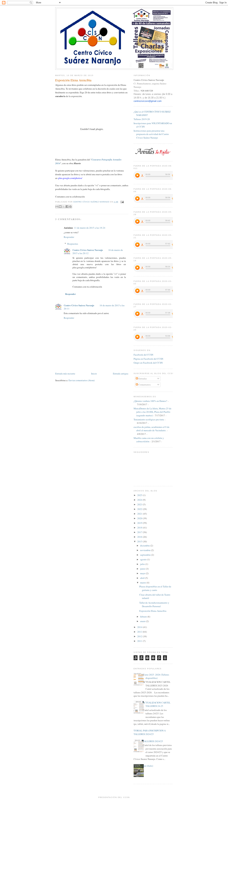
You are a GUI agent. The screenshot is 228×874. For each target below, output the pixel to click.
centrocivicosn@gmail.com (148, 101)
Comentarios (144, 384)
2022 (140, 509)
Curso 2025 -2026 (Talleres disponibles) (156, 676)
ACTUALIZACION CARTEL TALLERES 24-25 (156, 704)
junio (143, 568)
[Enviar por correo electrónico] (57, 206)
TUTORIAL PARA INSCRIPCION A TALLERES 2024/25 (148, 732)
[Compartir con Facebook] (67, 206)
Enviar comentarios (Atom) (82, 380)
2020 (140, 518)
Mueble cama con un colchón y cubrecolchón (149, 439)
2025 (140, 495)
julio (142, 564)
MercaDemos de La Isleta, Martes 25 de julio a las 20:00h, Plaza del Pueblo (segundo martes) (152, 412)
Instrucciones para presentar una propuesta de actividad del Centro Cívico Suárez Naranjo (151, 134)
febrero (143, 616)
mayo (143, 573)
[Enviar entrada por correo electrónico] (122, 202)
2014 (140, 627)
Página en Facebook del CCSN (148, 358)
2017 (140, 532)
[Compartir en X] (63, 206)
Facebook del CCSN (143, 354)
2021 (140, 513)
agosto (143, 559)
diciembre (145, 545)
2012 (140, 636)
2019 (140, 523)
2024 (140, 499)
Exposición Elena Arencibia (152, 610)
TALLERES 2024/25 (153, 741)
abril (142, 578)
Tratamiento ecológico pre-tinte (149, 419)
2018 (140, 527)
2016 (140, 536)
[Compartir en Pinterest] (70, 206)
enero (143, 621)
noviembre (145, 550)
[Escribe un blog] (60, 206)
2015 (140, 541)
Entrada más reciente (65, 373)
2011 (140, 641)
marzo (143, 582)
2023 (140, 504)
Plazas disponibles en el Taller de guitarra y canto (155, 588)
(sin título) (148, 765)
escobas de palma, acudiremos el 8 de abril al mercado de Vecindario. (151, 428)
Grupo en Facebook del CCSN (148, 362)
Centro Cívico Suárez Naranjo (87, 250)
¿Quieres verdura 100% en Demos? (150, 401)
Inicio (94, 373)
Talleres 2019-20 (142, 119)
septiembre (145, 554)
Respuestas (72, 243)
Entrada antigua (120, 373)
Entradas (142, 378)
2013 (140, 631)
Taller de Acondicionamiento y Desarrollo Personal (154, 604)
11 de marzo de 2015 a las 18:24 (89, 227)
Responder (69, 237)
